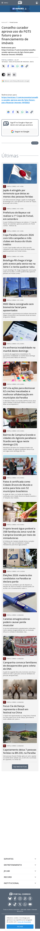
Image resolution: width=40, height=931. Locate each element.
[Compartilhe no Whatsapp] (17, 66)
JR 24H (7, 871)
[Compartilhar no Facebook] (8, 66)
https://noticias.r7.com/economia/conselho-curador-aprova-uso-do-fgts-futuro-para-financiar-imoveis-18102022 (20, 100)
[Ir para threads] (30, 898)
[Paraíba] (20, 8)
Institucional (11, 883)
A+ (9, 74)
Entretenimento (13, 865)
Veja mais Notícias (20, 767)
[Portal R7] (20, 2)
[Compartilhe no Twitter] (3, 66)
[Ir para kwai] (25, 898)
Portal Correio (14, 22)
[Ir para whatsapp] (25, 904)
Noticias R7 (5, 22)
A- (14, 74)
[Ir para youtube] (30, 904)
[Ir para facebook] (15, 898)
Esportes (8, 859)
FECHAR (20, 927)
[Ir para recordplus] (10, 904)
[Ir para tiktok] (15, 904)
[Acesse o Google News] (22, 66)
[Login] (37, 2)
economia (35, 143)
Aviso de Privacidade (24, 922)
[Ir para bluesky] (10, 898)
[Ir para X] (20, 904)
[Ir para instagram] (20, 898)
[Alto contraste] (3, 75)
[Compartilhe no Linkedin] (13, 66)
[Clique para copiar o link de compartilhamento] (27, 66)
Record (8, 877)
